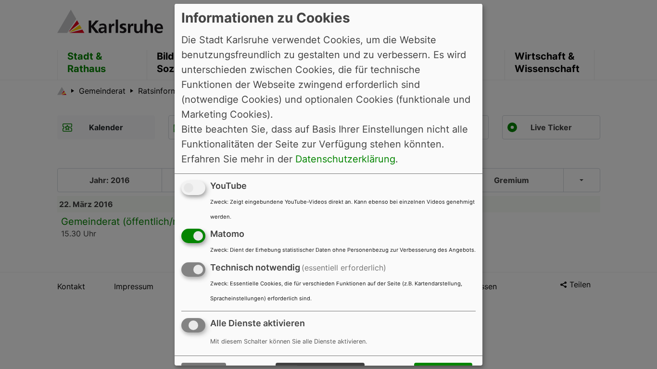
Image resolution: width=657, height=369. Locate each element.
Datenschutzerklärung (345, 158)
